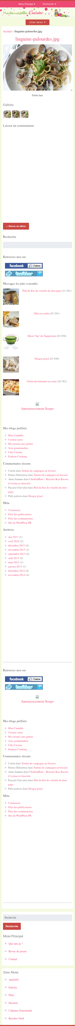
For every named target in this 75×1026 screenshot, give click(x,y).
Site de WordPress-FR (19, 522)
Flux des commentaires (20, 518)
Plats (11, 995)
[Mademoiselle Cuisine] (37, 16)
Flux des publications (20, 514)
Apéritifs (14, 979)
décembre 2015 (16, 545)
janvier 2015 (15, 566)
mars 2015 (13, 562)
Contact (13, 959)
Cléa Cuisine (15, 452)
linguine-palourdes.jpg (37, 38)
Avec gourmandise (18, 448)
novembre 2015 (16, 549)
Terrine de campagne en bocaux (39, 470)
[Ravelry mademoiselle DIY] (23, 276)
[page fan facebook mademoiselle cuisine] (23, 268)
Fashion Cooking (17, 456)
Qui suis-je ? (16, 943)
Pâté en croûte (41, 313)
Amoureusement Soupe (37, 408)
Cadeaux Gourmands (20, 1010)
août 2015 (13, 558)
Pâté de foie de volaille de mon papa (41, 290)
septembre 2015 (16, 554)
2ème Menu (36, 22)
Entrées (13, 987)
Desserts (13, 1003)
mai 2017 (13, 537)
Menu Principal (26, 4)
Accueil (7, 31)
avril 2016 (13, 541)
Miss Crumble (15, 435)
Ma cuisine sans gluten (20, 444)
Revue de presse (18, 951)
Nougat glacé (42, 358)
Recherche (48, 4)
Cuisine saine (15, 439)
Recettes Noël (16, 1018)
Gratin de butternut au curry (42, 381)
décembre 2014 (16, 570)
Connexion (14, 510)
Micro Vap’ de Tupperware (42, 336)
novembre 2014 (16, 575)
